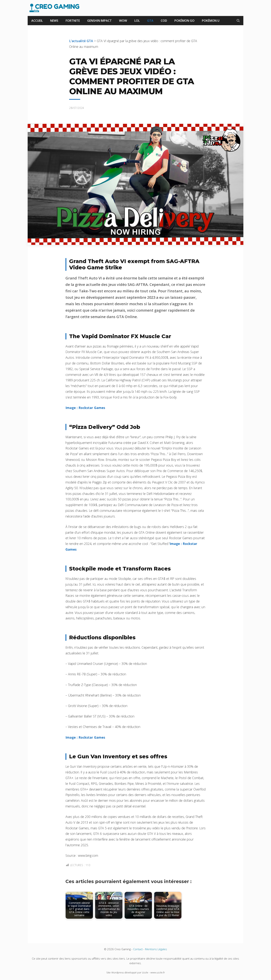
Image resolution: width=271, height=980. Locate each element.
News (54, 21)
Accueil (37, 21)
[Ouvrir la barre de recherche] (238, 20)
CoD (164, 21)
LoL (137, 21)
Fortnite (73, 21)
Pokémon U (210, 21)
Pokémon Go (184, 21)
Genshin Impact (99, 21)
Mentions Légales (156, 949)
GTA (150, 21)
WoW (123, 21)
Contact (138, 949)
